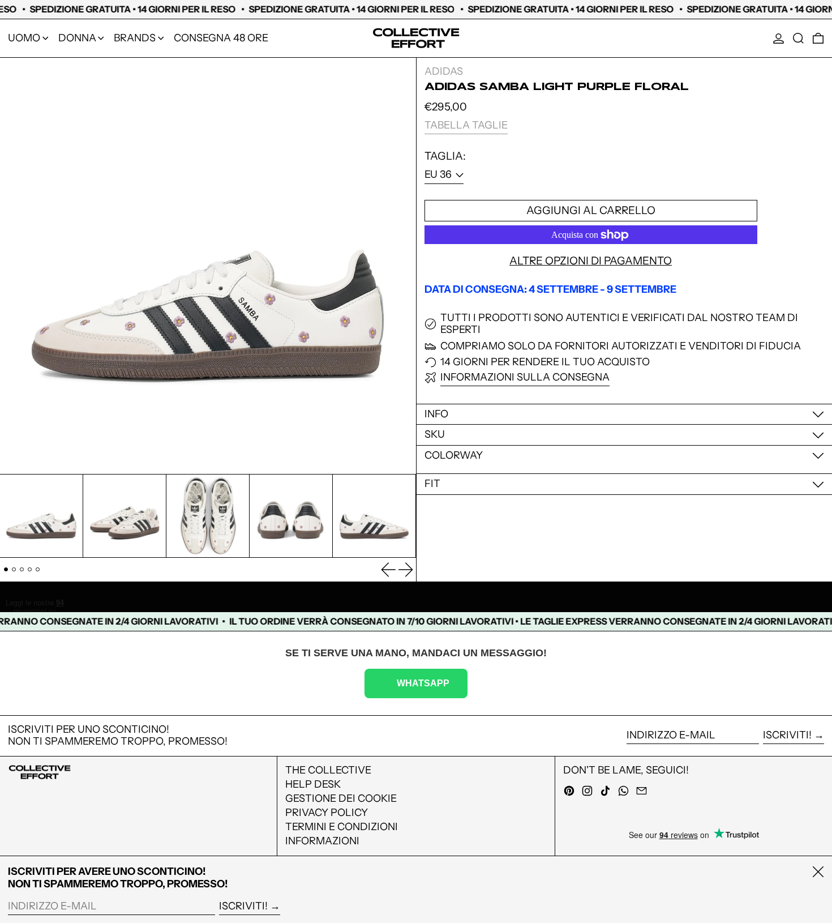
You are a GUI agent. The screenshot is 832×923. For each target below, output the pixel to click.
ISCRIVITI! (787, 735)
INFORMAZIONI (322, 841)
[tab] (6, 569)
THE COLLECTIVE (328, 770)
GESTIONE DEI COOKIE (341, 798)
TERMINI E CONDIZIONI (341, 827)
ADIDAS (443, 71)
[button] (798, 38)
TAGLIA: (445, 156)
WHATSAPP (423, 683)
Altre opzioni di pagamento (590, 261)
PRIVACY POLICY (326, 812)
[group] (41, 516)
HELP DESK (313, 784)
